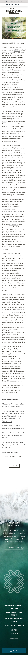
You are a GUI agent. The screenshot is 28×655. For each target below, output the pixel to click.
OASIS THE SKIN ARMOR (14, 625)
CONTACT (14, 634)
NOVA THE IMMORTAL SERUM (14, 620)
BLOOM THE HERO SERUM (14, 613)
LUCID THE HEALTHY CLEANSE (14, 607)
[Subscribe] (22, 548)
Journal (14, 465)
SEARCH (14, 630)
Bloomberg (8, 447)
